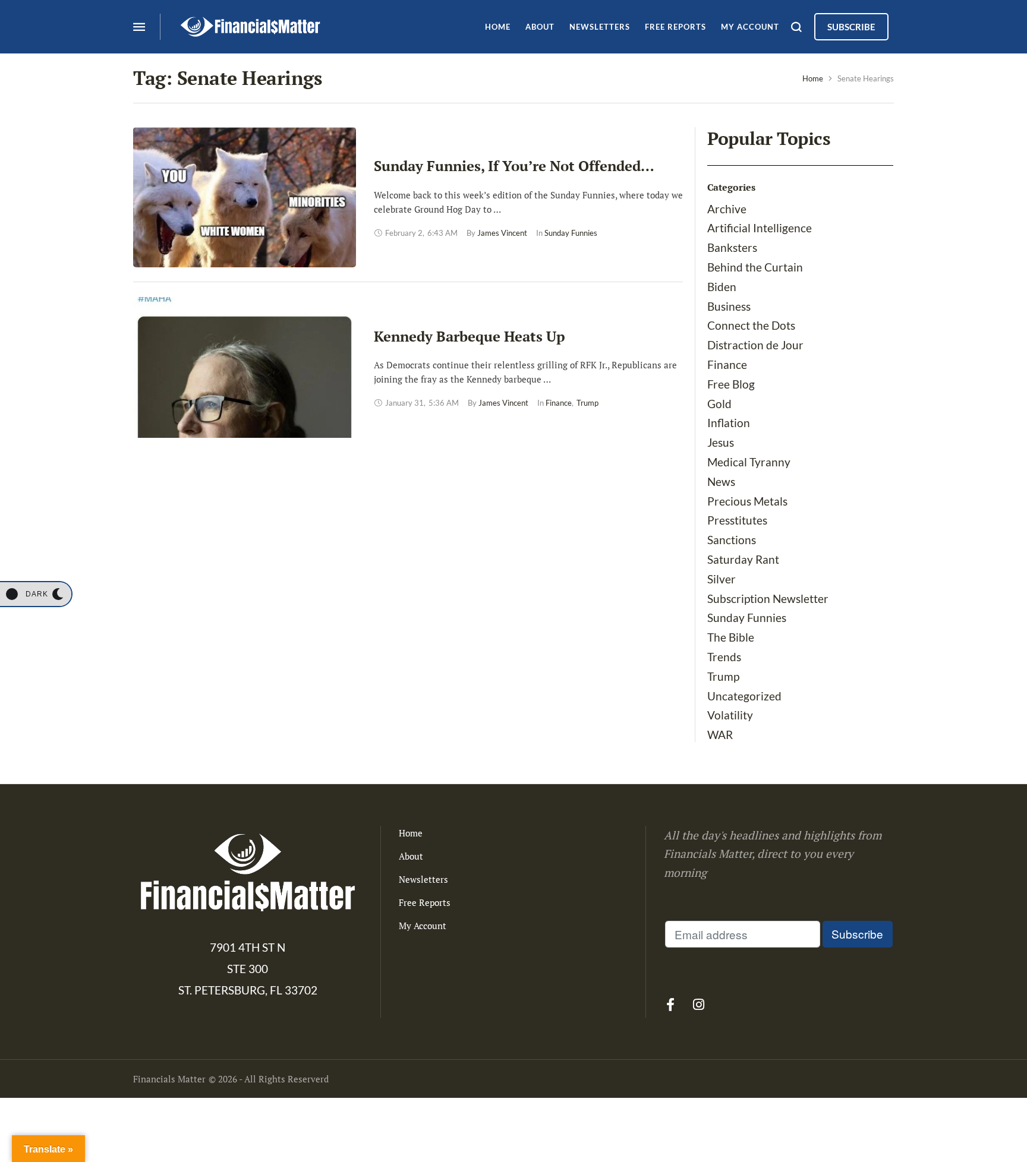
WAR (720, 734)
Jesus (720, 442)
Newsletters (423, 879)
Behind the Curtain (755, 267)
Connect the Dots (751, 325)
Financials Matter (169, 1079)
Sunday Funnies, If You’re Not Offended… (514, 165)
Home (812, 78)
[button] (35, 594)
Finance (727, 364)
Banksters (732, 247)
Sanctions (731, 540)
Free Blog (731, 384)
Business (729, 306)
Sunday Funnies (746, 617)
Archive (726, 209)
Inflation (728, 423)
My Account (422, 926)
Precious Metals (747, 501)
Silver (721, 579)
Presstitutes (737, 520)
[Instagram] (698, 1004)
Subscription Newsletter (767, 598)
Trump (723, 676)
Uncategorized (744, 696)
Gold (719, 404)
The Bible (730, 637)
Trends (724, 657)
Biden (721, 286)
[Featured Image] (244, 197)
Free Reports (425, 902)
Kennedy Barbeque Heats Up (469, 336)
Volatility (730, 715)
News (721, 481)
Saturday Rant (743, 559)
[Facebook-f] (670, 1004)
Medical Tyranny (748, 462)
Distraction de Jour (755, 345)
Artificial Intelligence (759, 228)
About (411, 856)
